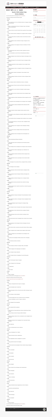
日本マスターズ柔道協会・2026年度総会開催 (38, 102)
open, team (21, 15)
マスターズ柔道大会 (20, 7)
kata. (24, 15)
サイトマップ (32, 7)
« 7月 (33, 35)
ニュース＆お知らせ (13, 7)
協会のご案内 (26, 7)
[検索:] (39, 17)
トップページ (7, 7)
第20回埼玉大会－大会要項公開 (37, 103)
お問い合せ (37, 7)
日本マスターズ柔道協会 (12, 408)
